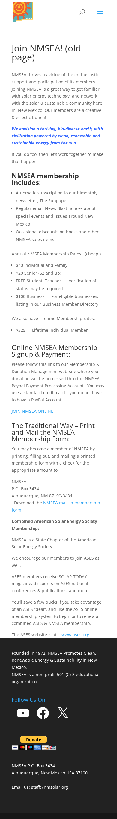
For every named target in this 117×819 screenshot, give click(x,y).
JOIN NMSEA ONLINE (32, 411)
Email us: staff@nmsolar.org (40, 787)
